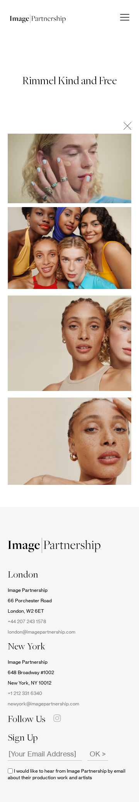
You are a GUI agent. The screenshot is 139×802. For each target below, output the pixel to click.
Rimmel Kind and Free (69, 81)
